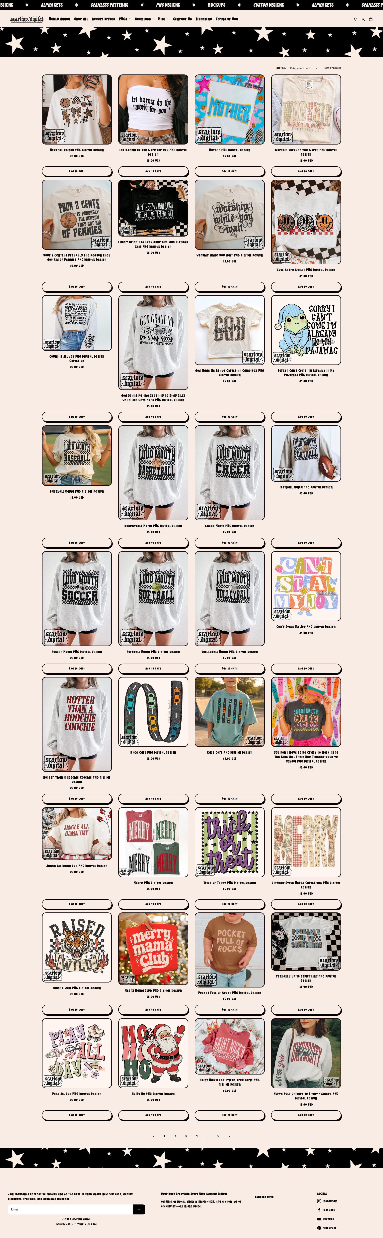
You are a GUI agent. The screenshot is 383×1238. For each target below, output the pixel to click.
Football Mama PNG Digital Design (306, 487)
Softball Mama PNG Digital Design (153, 652)
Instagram (330, 1201)
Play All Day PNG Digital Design (76, 1094)
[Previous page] (153, 1136)
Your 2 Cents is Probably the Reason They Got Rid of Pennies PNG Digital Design (77, 257)
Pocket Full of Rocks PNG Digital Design (229, 993)
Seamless (143, 19)
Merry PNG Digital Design (153, 883)
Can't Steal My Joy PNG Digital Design (306, 627)
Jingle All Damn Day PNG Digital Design (77, 866)
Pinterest (330, 1228)
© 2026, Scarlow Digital (76, 1219)
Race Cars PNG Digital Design (153, 752)
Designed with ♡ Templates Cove (76, 1224)
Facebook (329, 1210)
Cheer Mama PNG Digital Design (229, 526)
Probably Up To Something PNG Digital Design (306, 978)
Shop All (81, 19)
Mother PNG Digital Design (229, 150)
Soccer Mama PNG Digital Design (77, 652)
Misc (161, 19)
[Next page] (229, 1136)
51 (218, 1136)
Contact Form (264, 1197)
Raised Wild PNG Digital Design (77, 988)
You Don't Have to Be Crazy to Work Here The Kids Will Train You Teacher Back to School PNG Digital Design (306, 756)
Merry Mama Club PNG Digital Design (153, 990)
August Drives (103, 19)
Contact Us (182, 19)
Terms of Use (227, 19)
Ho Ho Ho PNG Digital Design (153, 1094)
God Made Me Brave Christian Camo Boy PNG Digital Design (229, 372)
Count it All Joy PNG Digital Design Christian (76, 358)
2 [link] (175, 1136)
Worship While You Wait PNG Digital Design (229, 255)
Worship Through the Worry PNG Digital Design (306, 152)
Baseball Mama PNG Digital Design (77, 491)
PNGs (123, 19)
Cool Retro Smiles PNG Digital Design (306, 270)
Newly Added (59, 19)
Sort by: (281, 68)
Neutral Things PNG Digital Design (77, 150)
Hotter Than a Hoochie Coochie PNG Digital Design (76, 779)
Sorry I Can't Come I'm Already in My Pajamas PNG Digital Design (306, 372)
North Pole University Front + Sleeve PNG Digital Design (306, 1096)
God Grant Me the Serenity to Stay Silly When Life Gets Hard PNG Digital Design (153, 397)
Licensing (204, 19)
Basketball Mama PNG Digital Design (153, 526)
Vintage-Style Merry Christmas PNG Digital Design (306, 885)
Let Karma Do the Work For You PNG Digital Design (153, 152)
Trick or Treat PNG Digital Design (229, 883)
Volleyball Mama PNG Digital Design (229, 652)
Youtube (328, 1219)
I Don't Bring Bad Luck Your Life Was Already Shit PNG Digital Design (153, 244)
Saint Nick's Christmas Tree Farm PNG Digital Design (230, 1082)
